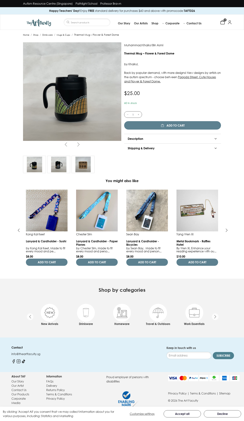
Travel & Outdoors (158, 324)
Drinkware (47, 35)
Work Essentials (194, 324)
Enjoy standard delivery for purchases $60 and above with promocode (122, 11)
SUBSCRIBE (223, 355)
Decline (222, 414)
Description (135, 139)
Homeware (122, 324)
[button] (158, 23)
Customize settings (142, 414)
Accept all (182, 414)
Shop (35, 35)
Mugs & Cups (63, 35)
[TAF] (39, 22)
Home (26, 35)
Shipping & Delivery (141, 148)
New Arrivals (49, 324)
